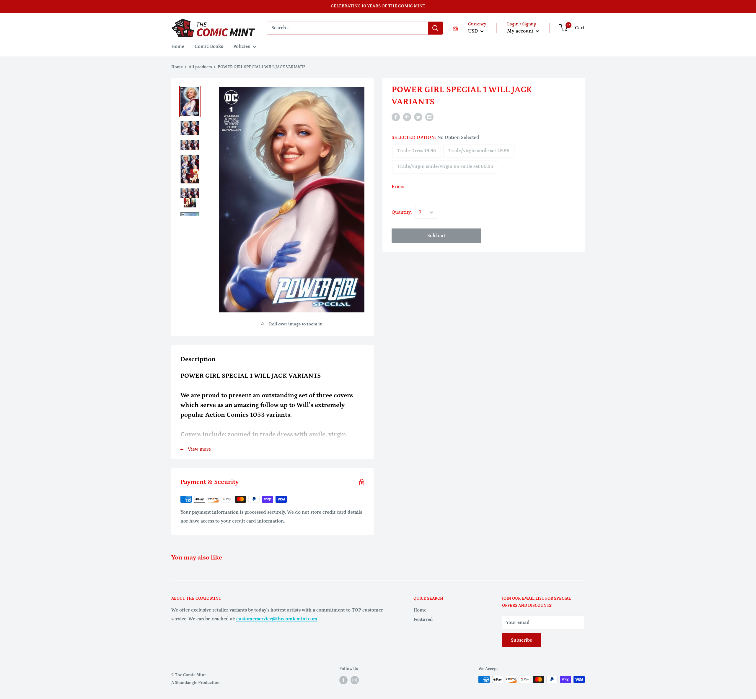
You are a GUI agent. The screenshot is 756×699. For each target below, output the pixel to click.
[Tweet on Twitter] (418, 116)
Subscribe (521, 640)
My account (521, 31)
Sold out (436, 236)
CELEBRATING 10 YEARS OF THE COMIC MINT (378, 6)
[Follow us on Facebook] (343, 680)
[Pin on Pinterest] (407, 116)
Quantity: (402, 212)
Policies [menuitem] (241, 46)
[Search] (435, 28)
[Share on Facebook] (396, 116)
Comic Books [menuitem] (209, 46)
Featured (423, 619)
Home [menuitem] (177, 46)
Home (177, 67)
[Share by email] (429, 116)
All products (200, 67)
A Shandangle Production (195, 682)
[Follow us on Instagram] (355, 680)
